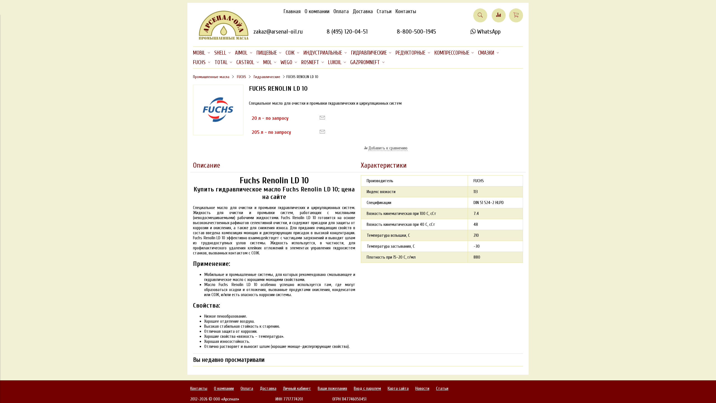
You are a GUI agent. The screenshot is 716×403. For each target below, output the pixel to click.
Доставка (363, 11)
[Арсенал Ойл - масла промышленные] (221, 38)
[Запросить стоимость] (322, 117)
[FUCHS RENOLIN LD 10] (218, 133)
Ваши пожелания (332, 388)
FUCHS (241, 76)
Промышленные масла (211, 76)
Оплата (341, 11)
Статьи (384, 11)
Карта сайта (398, 388)
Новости (422, 388)
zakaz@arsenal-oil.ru (278, 31)
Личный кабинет (297, 388)
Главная (292, 11)
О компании (317, 11)
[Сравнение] (499, 15)
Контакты (405, 11)
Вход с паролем (367, 388)
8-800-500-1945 (416, 31)
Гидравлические (267, 76)
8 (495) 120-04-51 (347, 31)
